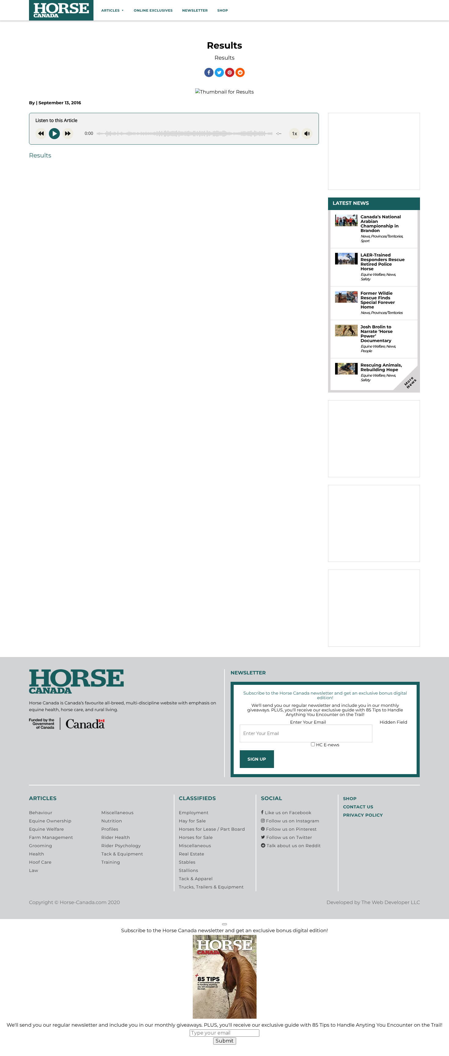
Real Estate (191, 854)
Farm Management (51, 837)
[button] (224, 924)
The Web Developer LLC (390, 903)
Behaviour (40, 812)
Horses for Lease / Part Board (212, 829)
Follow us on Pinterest (291, 829)
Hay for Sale (192, 821)
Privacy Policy (363, 815)
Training (110, 862)
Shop (222, 10)
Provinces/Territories (386, 236)
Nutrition (111, 821)
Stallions (188, 870)
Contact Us (358, 807)
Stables (187, 862)
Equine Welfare (372, 274)
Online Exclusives (153, 10)
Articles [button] (110, 10)
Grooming (40, 845)
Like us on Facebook (287, 812)
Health (36, 854)
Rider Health (115, 837)
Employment (194, 812)
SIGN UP (256, 759)
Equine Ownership (50, 821)
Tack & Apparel (196, 878)
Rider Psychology (121, 845)
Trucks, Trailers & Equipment (211, 887)
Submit (225, 1041)
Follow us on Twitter (288, 837)
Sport (364, 241)
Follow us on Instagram (292, 821)
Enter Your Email (308, 722)
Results (40, 155)
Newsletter (195, 10)
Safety (365, 279)
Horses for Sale (196, 837)
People (365, 351)
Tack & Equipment (122, 854)
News (365, 236)
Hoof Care (40, 862)
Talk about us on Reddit (293, 845)
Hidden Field (393, 722)
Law (33, 870)
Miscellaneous (117, 812)
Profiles (110, 829)
